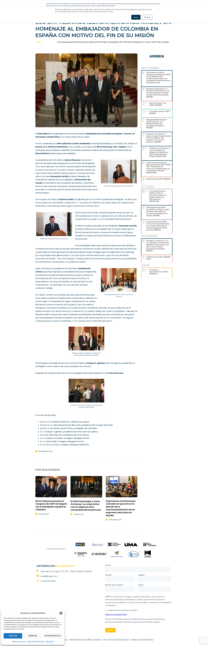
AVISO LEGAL (49, 641)
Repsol (122, 146)
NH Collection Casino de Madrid (74, 143)
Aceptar (13, 635)
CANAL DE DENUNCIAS (142, 640)
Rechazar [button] (147, 17)
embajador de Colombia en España (104, 133)
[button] (61, 613)
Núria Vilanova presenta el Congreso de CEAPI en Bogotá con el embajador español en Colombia (51, 505)
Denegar (32, 635)
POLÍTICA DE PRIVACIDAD (35, 641)
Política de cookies (19, 641)
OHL (115, 146)
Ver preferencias (52, 635)
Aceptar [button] (135, 17)
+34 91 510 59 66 (47, 581)
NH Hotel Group (104, 146)
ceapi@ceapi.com (48, 576)
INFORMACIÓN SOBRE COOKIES (85, 640)
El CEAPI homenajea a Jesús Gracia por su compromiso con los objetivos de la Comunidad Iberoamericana (86, 505)
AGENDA (157, 56)
